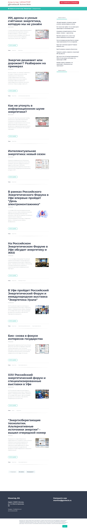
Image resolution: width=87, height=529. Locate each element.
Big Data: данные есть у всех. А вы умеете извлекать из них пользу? (66, 36)
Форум (13, 410)
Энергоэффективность (22, 365)
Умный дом (14, 50)
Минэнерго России (22, 280)
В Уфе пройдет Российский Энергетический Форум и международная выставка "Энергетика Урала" (28, 295)
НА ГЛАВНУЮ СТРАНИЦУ (69, 2)
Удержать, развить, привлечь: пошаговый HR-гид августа (68, 52)
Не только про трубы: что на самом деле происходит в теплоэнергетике (68, 27)
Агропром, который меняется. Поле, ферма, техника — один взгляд (66, 32)
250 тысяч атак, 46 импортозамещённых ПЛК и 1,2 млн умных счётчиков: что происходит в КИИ (67, 58)
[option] (28, 42)
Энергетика (20, 50)
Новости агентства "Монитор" (20, 8)
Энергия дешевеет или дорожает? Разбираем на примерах (27, 63)
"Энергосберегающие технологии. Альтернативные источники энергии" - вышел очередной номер (27, 426)
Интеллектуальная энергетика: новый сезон (26, 152)
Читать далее (12, 45)
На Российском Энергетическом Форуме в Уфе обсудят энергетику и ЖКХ (28, 248)
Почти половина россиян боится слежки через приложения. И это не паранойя (67, 41)
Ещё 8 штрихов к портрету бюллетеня (67, 49)
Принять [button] (64, 526)
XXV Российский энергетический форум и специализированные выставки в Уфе (27, 379)
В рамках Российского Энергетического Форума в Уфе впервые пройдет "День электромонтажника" (28, 198)
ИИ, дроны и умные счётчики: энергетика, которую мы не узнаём (25, 21)
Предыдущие (30, 471)
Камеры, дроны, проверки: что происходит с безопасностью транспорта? (65, 64)
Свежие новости (62, 17)
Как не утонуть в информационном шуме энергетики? (26, 109)
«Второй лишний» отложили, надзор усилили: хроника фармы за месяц (66, 23)
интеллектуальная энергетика (24, 95)
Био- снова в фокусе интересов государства (25, 337)
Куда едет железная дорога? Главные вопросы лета (67, 45)
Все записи (21, 471)
